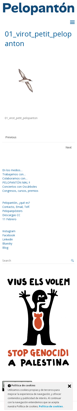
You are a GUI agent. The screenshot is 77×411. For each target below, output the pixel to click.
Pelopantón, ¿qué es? (16, 203)
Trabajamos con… (14, 174)
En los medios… (12, 170)
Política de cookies (51, 406)
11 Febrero (9, 219)
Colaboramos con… (14, 178)
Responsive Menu (72, 22)
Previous (10, 137)
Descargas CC (11, 215)
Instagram (8, 231)
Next (69, 147)
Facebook (8, 235)
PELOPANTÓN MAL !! (16, 182)
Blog (5, 247)
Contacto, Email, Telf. (16, 207)
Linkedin (7, 239)
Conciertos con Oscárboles (19, 186)
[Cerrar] (69, 386)
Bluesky (7, 243)
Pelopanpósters (12, 211)
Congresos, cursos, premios (20, 191)
